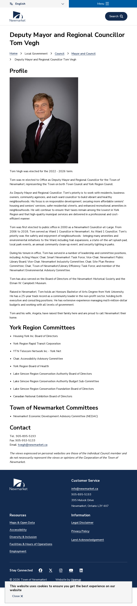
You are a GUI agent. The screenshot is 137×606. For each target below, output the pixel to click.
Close (16, 596)
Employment (18, 551)
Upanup (76, 580)
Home (13, 53)
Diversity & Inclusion (23, 537)
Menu (100, 4)
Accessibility (18, 530)
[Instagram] (61, 570)
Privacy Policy (80, 531)
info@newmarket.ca (84, 489)
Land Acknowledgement (87, 540)
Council (59, 54)
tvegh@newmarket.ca (32, 445)
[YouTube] (71, 570)
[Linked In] (81, 570)
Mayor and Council (84, 54)
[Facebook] (40, 570)
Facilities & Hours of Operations (31, 544)
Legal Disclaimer (82, 523)
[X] (51, 570)
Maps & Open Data (22, 523)
